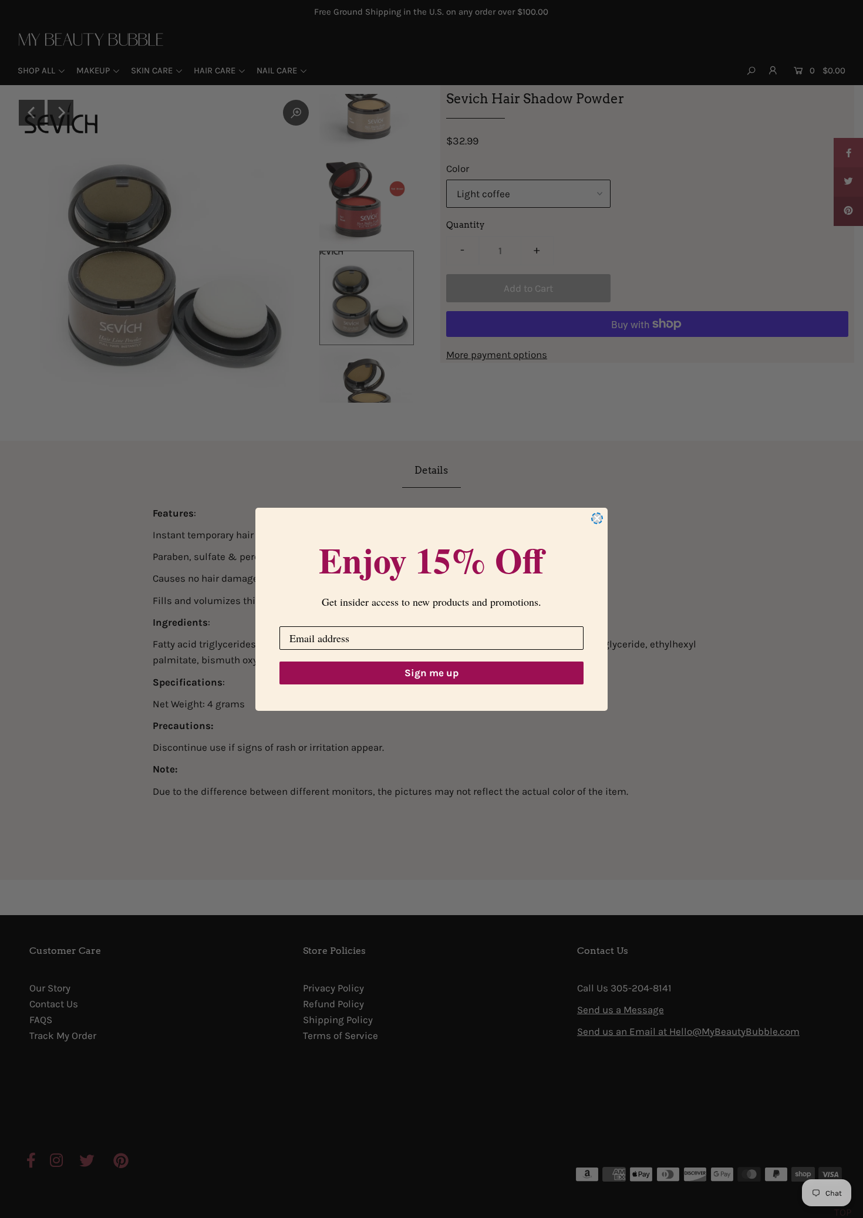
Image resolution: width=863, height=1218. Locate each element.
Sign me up (431, 673)
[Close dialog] (597, 518)
